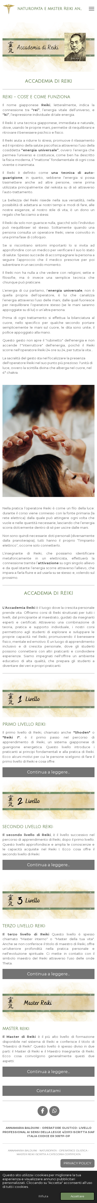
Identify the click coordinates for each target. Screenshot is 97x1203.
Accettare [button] (77, 1196)
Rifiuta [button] (43, 1196)
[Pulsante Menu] (91, 8)
